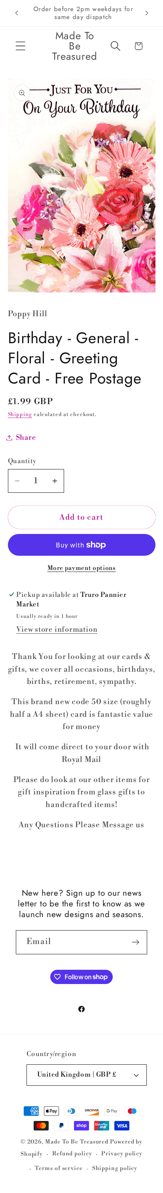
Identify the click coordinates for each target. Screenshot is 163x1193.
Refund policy (72, 1153)
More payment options (81, 568)
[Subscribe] (135, 942)
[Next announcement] (146, 13)
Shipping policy (115, 1168)
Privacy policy (121, 1153)
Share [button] (26, 437)
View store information (56, 629)
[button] (20, 46)
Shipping (20, 414)
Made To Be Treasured (76, 1142)
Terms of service (59, 1168)
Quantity (22, 461)
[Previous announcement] (16, 13)
